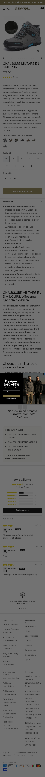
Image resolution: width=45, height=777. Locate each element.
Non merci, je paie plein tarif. (11, 398)
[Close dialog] (44, 374)
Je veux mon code (11, 396)
